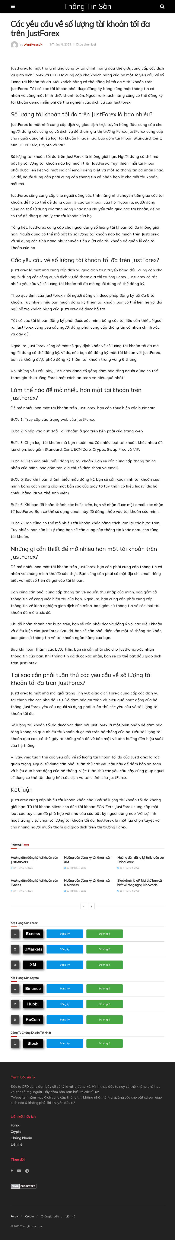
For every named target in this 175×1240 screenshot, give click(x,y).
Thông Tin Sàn (87, 6)
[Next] (91, 906)
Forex (15, 1125)
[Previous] (83, 906)
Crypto (16, 1131)
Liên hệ (16, 1144)
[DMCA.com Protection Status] (23, 1186)
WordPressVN (33, 44)
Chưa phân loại (86, 44)
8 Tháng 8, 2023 (60, 44)
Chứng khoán (21, 1138)
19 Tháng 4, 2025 (23, 868)
